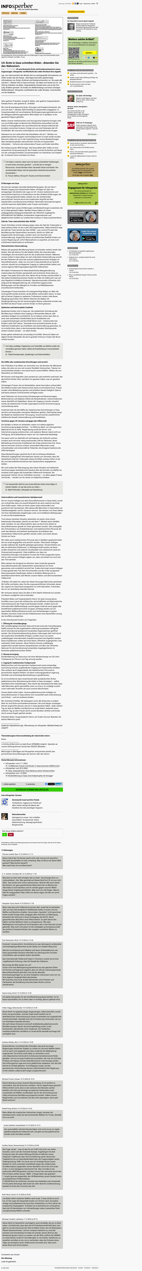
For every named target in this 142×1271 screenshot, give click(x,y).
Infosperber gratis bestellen (76, 12)
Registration (87, 4)
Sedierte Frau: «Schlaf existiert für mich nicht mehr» (82, 258)
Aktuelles (5, 13)
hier (21, 725)
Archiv (93, 4)
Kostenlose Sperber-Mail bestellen (32, 789)
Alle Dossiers (92, 134)
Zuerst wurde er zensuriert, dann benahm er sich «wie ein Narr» (83, 144)
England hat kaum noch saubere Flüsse (83, 82)
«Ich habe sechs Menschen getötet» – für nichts (83, 74)
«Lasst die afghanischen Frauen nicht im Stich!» (83, 157)
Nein (10, 834)
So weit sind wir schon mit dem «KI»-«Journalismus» (80, 85)
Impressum (95, 1268)
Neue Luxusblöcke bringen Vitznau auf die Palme (83, 276)
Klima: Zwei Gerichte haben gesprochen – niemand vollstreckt (84, 152)
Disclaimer (87, 1268)
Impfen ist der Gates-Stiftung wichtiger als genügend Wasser (84, 78)
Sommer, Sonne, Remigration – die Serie (77, 107)
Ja (4, 834)
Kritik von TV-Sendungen (84, 123)
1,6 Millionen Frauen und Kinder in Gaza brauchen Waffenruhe (33, 766)
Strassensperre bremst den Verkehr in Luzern (81, 269)
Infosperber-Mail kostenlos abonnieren (65, 1268)
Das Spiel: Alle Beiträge (84, 96)
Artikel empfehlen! (10, 784)
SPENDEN (35, 744)
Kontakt (80, 1268)
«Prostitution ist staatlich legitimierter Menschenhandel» (81, 252)
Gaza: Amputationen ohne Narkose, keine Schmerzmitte (31, 771)
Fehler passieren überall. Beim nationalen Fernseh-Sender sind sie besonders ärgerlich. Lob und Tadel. (86, 127)
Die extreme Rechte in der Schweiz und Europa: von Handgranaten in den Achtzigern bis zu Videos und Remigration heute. (78, 114)
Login (80, 4)
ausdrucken (31, 784)
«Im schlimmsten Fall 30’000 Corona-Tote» (82, 148)
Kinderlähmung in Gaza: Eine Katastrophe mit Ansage (30, 775)
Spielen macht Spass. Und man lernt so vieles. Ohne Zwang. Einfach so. (86, 100)
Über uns (14, 13)
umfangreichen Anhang (11, 213)
